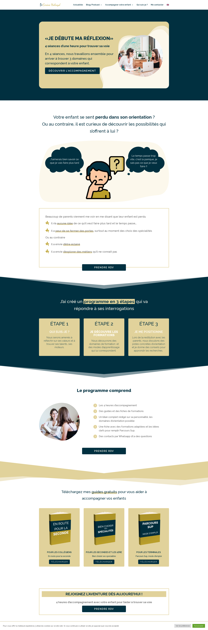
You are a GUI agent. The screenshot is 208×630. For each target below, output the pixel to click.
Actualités (78, 5)
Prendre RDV (104, 267)
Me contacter (157, 5)
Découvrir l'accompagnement (72, 70)
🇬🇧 (168, 5)
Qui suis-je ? (142, 5)
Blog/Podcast (93, 5)
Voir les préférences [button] (183, 626)
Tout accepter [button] (199, 626)
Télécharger (59, 562)
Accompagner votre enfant (118, 5)
